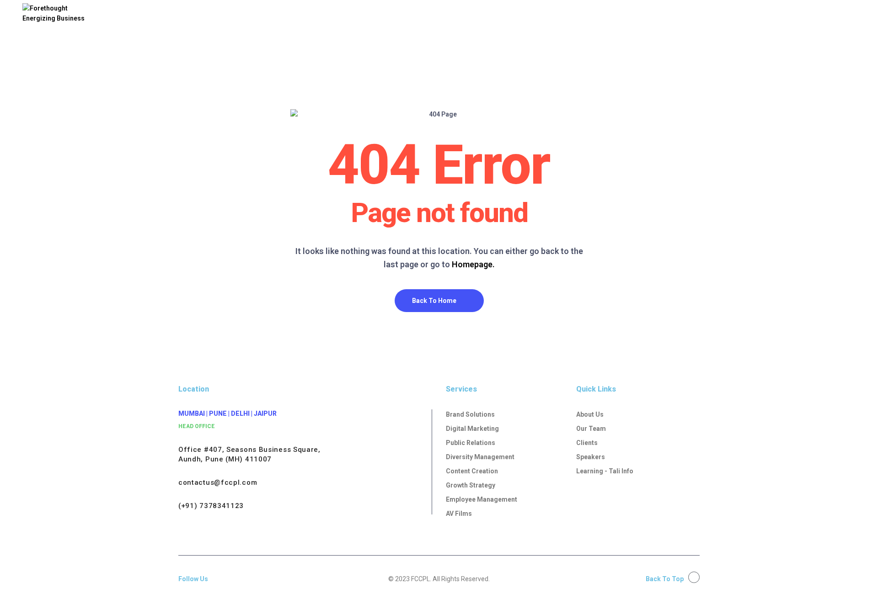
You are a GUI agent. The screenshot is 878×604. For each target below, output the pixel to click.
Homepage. (473, 264)
